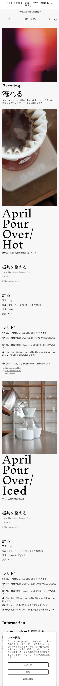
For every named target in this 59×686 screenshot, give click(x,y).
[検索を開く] (9, 19)
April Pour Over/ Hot (17, 228)
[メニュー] (3, 19)
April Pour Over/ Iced (17, 474)
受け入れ (28, 665)
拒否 (28, 672)
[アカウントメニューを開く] (49, 19)
